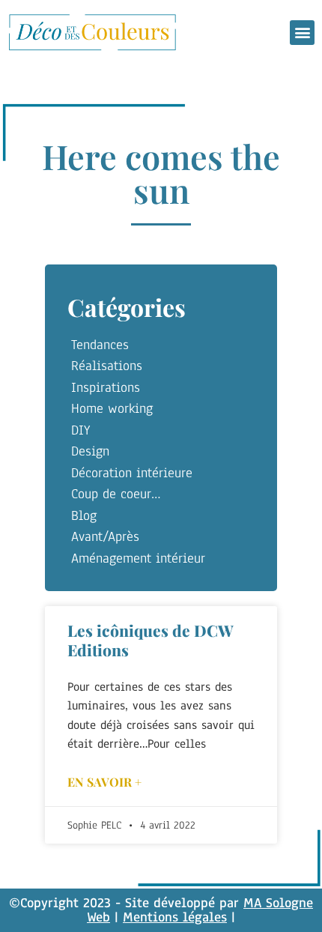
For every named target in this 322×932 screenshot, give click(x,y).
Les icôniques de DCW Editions (150, 639)
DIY (80, 430)
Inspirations (105, 387)
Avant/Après (105, 536)
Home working (112, 408)
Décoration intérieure (131, 473)
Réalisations (106, 366)
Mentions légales (175, 917)
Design (90, 451)
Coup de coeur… (115, 494)
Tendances (100, 345)
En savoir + (104, 782)
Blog (84, 515)
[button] (302, 32)
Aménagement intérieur (138, 558)
